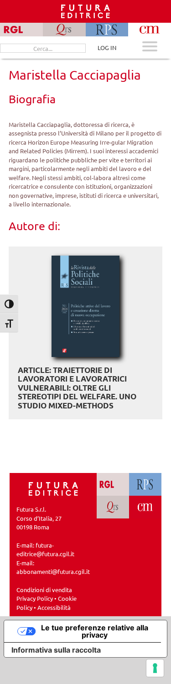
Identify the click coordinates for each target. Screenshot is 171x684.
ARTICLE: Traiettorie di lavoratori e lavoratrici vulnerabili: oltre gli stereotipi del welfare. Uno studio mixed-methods (77, 387)
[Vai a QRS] (113, 507)
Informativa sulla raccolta (56, 649)
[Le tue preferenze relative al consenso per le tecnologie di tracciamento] (155, 668)
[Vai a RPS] (145, 484)
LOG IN (107, 47)
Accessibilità (54, 607)
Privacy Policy (34, 598)
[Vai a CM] (145, 507)
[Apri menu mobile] (149, 47)
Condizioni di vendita (44, 589)
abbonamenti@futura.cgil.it (53, 571)
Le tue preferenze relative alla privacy (94, 631)
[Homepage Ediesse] (53, 488)
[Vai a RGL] (113, 484)
